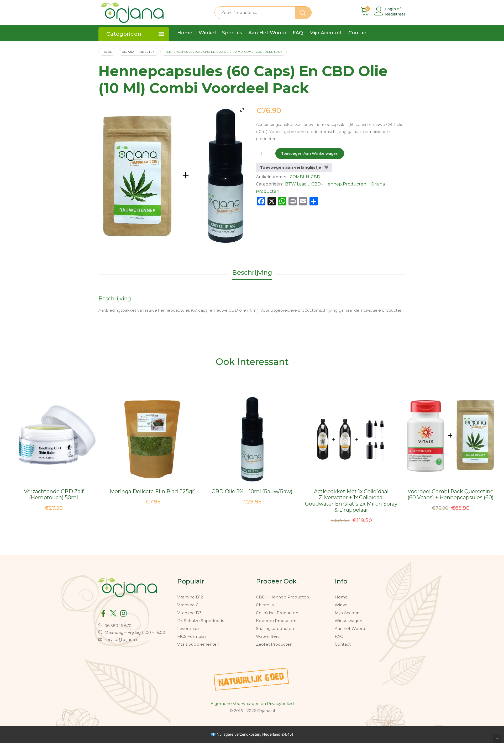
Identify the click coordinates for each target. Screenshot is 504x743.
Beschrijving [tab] (252, 272)
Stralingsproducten (275, 628)
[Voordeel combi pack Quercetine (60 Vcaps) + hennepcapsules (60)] (450, 439)
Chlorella (265, 604)
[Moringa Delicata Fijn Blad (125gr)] (153, 439)
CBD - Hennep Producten (338, 184)
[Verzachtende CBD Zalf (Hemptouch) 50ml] (53, 439)
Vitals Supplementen (198, 644)
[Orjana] (132, 11)
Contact (343, 644)
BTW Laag (296, 184)
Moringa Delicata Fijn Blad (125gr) (153, 491)
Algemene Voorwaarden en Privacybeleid (252, 703)
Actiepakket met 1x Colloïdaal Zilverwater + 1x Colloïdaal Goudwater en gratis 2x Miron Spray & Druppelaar (351, 500)
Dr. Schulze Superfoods (200, 620)
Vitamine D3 (189, 612)
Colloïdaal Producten (277, 612)
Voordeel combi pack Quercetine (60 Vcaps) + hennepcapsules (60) (451, 494)
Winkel (342, 604)
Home (107, 51)
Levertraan (188, 628)
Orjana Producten (138, 51)
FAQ (339, 636)
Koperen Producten (276, 620)
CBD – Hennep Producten (282, 597)
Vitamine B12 (190, 597)
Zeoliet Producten (274, 644)
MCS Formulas (191, 636)
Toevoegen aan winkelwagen (309, 153)
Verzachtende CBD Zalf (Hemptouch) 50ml (53, 494)
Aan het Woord (350, 628)
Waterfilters (267, 636)
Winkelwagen (348, 620)
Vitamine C (188, 604)
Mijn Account (348, 612)
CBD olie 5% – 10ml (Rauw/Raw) (252, 491)
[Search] (303, 13)
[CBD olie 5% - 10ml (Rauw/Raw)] (252, 439)
